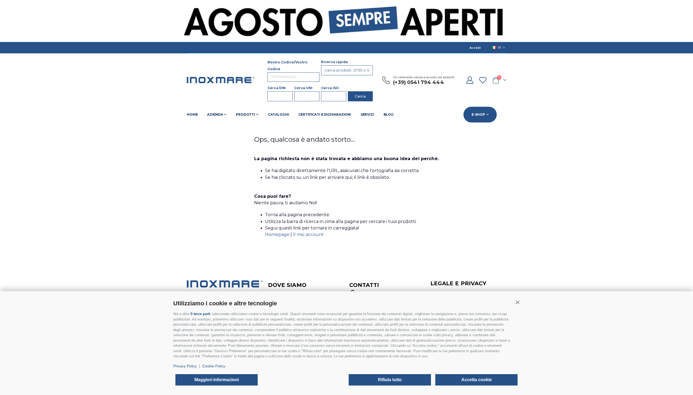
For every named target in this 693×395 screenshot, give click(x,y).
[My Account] (470, 80)
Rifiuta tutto (390, 379)
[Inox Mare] (220, 80)
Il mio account (308, 234)
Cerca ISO (330, 88)
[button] (517, 302)
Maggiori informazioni (216, 379)
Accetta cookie (476, 379)
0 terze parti (200, 314)
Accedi (475, 48)
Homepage (277, 234)
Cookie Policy (213, 366)
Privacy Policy (185, 366)
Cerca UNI (303, 88)
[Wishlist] (483, 80)
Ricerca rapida (334, 62)
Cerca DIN (276, 88)
